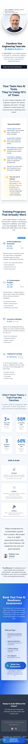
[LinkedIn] (12, 729)
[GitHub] (16, 729)
